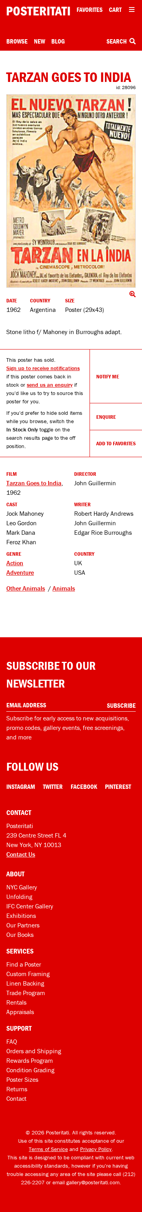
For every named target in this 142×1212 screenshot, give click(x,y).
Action (14, 563)
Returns (16, 1089)
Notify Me (107, 376)
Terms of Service (48, 1149)
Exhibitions (21, 915)
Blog (58, 41)
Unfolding (19, 896)
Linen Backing (25, 983)
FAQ (11, 1041)
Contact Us (20, 854)
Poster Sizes (22, 1079)
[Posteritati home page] (38, 11)
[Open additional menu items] (132, 9)
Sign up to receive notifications (43, 368)
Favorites (90, 9)
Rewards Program (29, 1060)
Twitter (53, 786)
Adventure (20, 572)
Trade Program (25, 993)
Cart (115, 9)
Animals (63, 588)
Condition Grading (30, 1070)
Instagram (20, 786)
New (39, 41)
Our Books (20, 934)
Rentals (16, 1002)
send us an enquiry (50, 384)
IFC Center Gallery (29, 906)
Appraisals (20, 1012)
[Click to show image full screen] (71, 190)
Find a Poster (23, 964)
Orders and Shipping (33, 1051)
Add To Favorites (116, 443)
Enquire (106, 416)
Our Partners (22, 925)
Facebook (84, 786)
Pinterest (118, 786)
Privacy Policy (96, 1149)
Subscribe (121, 705)
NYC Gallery (21, 887)
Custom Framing (28, 974)
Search (117, 41)
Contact (16, 1098)
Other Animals (25, 588)
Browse (17, 41)
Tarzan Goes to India (34, 483)
